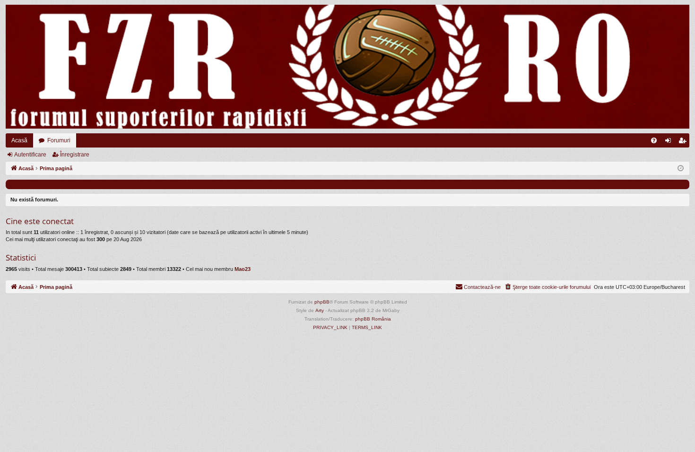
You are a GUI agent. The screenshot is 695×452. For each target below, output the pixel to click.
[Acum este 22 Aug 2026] (681, 168)
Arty (319, 310)
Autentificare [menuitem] (670, 142)
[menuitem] (654, 140)
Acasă (19, 140)
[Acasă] (347, 66)
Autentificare (30, 154)
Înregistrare (74, 154)
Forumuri (58, 140)
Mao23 (243, 269)
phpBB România (373, 319)
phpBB (322, 301)
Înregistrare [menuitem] (684, 142)
